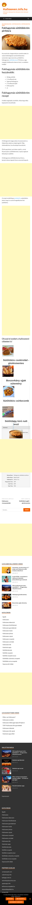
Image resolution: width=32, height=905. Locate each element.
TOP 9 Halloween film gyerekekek (12, 725)
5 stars (26, 432)
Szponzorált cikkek (8, 664)
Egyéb (4, 617)
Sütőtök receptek (16, 24)
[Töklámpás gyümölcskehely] (6, 595)
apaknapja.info (6, 883)
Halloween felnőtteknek (10, 625)
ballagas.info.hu (6, 877)
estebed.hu (18, 198)
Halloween (6, 619)
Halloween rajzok (8, 636)
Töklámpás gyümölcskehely (19, 594)
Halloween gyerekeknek (9, 628)
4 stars (23, 432)
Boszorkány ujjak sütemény (19, 603)
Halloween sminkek (8, 642)
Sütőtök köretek (7, 650)
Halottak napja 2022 (8, 734)
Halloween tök (7, 644)
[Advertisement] (16, 122)
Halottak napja (7, 647)
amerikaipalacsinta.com (9, 880)
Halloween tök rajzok (9, 731)
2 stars (17, 432)
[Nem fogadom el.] (30, 899)
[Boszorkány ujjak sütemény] (6, 603)
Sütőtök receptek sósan (9, 656)
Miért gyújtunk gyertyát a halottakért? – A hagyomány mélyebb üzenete (19, 587)
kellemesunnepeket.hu (8, 886)
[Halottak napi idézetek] (6, 760)
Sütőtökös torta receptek (10, 661)
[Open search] (28, 18)
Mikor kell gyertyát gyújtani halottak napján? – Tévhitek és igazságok (20, 778)
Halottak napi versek (17, 768)
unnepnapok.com (7, 872)
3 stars (20, 432)
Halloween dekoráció (9, 622)
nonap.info (5, 892)
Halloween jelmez (8, 633)
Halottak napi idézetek (18, 760)
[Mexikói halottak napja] (6, 786)
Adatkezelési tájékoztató (16, 902)
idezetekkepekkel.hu (8, 889)
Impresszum (5, 796)
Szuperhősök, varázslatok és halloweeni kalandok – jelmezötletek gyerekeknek (19, 578)
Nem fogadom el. (21, 898)
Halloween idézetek (8, 728)
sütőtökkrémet (13, 60)
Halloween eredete (8, 720)
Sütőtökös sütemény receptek (11, 658)
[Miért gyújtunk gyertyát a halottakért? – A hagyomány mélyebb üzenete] (6, 586)
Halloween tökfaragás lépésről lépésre (14, 723)
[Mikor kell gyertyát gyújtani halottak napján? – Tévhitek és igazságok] (6, 777)
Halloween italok (8, 631)
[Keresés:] (16, 510)
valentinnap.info (6, 874)
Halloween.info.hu (15, 9)
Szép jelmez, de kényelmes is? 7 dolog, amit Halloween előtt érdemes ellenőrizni (20, 569)
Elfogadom (10, 898)
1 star (14, 432)
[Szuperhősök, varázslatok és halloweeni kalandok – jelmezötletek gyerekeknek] (6, 577)
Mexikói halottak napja (18, 785)
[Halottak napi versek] (6, 768)
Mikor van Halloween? (9, 717)
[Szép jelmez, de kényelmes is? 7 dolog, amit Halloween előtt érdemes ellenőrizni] (6, 568)
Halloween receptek (6, 24)
